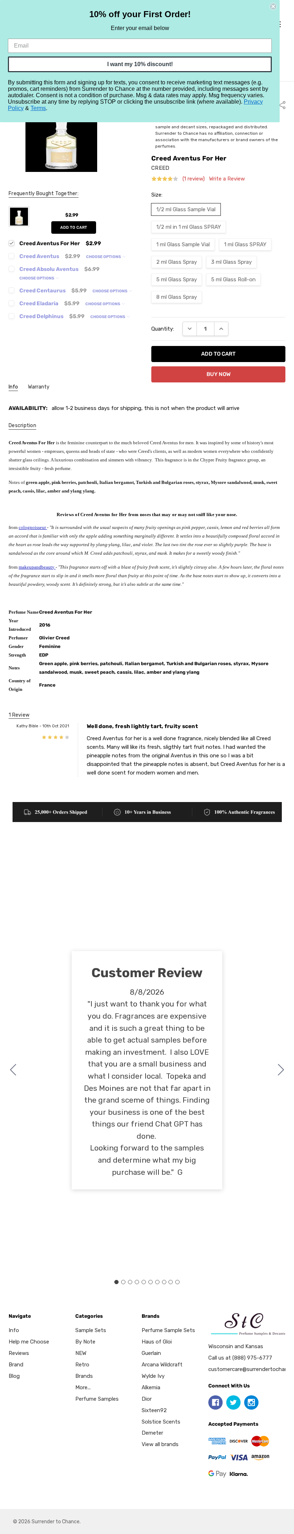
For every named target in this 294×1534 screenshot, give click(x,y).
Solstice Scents (161, 1422)
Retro (82, 1364)
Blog (14, 1376)
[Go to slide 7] (157, 1282)
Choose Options (104, 256)
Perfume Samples (97, 1399)
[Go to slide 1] (116, 1282)
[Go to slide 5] (144, 1282)
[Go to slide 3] (130, 1282)
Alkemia (151, 1387)
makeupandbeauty (37, 567)
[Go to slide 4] (137, 1282)
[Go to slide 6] (150, 1282)
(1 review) (193, 179)
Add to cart (73, 227)
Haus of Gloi (157, 1341)
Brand (16, 1364)
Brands (84, 1376)
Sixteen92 (154, 1410)
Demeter (152, 1433)
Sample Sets (90, 1330)
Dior (147, 1399)
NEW (80, 1353)
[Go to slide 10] (13, 1070)
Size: (156, 195)
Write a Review (227, 179)
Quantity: (162, 329)
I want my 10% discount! (140, 64)
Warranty (38, 387)
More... (83, 1387)
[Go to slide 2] (281, 1070)
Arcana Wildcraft (162, 1364)
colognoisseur (33, 527)
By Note (85, 1341)
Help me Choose (29, 1341)
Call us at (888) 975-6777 (240, 1358)
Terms (38, 108)
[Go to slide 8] (164, 1282)
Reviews (19, 1353)
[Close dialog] (273, 6)
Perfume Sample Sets (168, 1330)
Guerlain (151, 1353)
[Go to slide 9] (171, 1282)
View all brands (160, 1444)
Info (13, 387)
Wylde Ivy (153, 1376)
